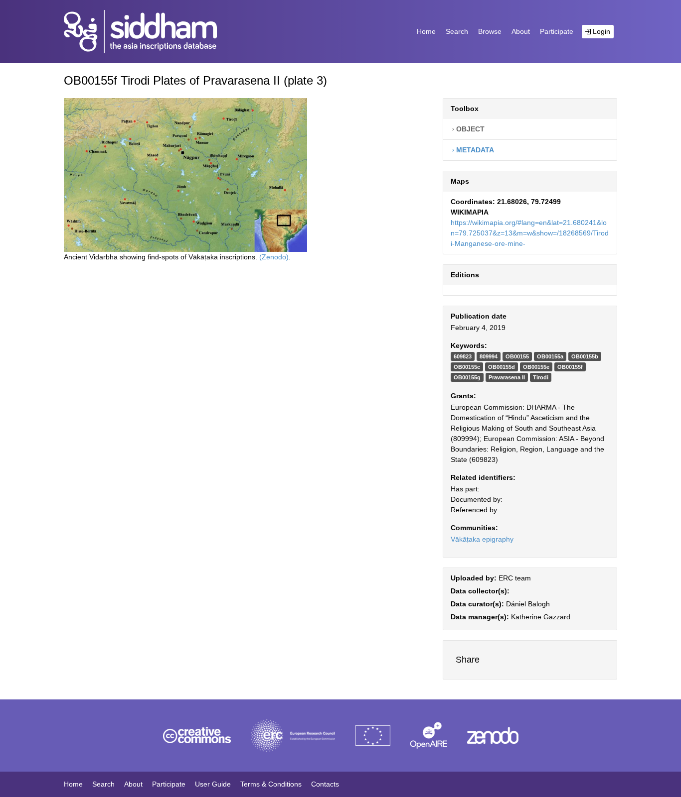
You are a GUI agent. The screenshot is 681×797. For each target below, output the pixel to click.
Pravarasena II (507, 377)
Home (426, 31)
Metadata (474, 150)
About (520, 31)
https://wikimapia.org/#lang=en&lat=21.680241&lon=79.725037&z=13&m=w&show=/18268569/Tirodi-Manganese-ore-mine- (530, 233)
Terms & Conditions (271, 784)
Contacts (325, 784)
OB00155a (550, 356)
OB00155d (501, 367)
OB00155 (517, 356)
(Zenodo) (274, 257)
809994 (489, 356)
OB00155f (570, 367)
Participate (556, 31)
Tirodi (540, 377)
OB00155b (584, 356)
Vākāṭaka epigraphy (482, 539)
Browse (490, 31)
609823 (463, 356)
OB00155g (467, 377)
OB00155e (536, 367)
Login (600, 31)
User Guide (213, 784)
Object (469, 129)
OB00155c (467, 367)
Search (457, 31)
